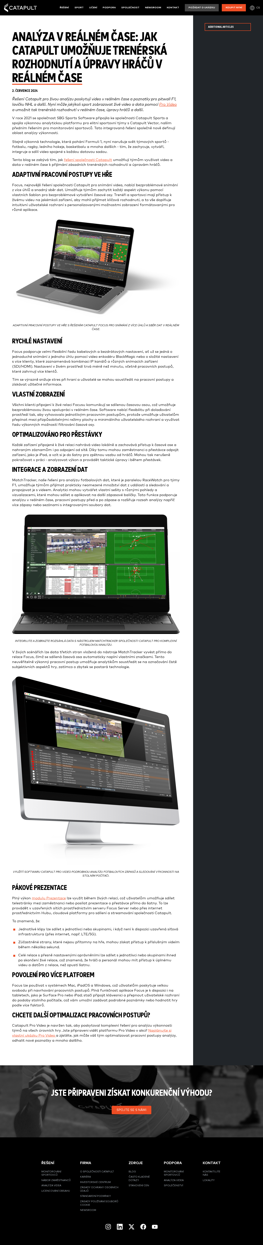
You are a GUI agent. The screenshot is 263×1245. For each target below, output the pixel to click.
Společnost (130, 7)
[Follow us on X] (131, 1226)
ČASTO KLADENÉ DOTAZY (139, 1179)
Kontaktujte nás (211, 1173)
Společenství (173, 1185)
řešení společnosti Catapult (88, 160)
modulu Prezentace (49, 898)
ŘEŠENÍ (47, 1163)
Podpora (109, 7)
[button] (131, 1110)
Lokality (209, 1180)
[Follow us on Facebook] (143, 1227)
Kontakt (173, 7)
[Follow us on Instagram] (108, 1227)
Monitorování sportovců (51, 1173)
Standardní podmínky (95, 1196)
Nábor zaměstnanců (56, 1180)
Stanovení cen (139, 1185)
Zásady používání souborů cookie (99, 1203)
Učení (93, 7)
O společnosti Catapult (97, 1171)
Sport (79, 7)
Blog (132, 1171)
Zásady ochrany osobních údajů (99, 1189)
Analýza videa (51, 1185)
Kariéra (85, 1177)
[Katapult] (20, 7)
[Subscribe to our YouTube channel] (155, 1226)
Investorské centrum (95, 1182)
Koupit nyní (234, 7)
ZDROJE (136, 1163)
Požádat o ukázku (201, 7)
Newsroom (153, 7)
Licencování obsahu (55, 1191)
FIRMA (85, 1163)
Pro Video (168, 104)
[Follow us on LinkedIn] (120, 1227)
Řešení (64, 7)
